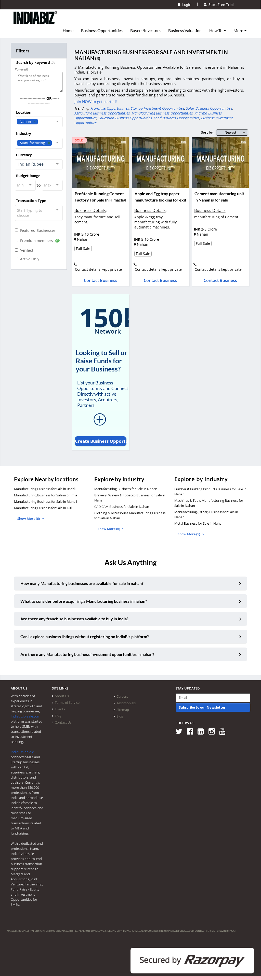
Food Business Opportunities (176, 118)
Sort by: (207, 132)
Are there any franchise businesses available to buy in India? (74, 618)
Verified (25, 250)
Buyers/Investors (145, 30)
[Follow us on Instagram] (213, 731)
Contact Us (63, 722)
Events (60, 709)
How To (216, 30)
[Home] (35, 21)
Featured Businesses (37, 230)
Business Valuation (185, 30)
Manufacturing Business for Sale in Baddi (44, 488)
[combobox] (39, 122)
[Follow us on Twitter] (181, 731)
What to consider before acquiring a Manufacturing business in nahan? (83, 601)
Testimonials (126, 703)
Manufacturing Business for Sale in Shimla (45, 495)
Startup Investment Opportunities (157, 108)
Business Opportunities (102, 30)
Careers (122, 696)
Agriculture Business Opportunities (102, 113)
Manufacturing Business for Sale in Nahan (125, 488)
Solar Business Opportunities (209, 108)
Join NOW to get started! (95, 101)
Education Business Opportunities (125, 118)
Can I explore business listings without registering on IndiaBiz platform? (84, 636)
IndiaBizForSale (22, 752)
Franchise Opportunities (109, 108)
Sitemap (122, 709)
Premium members (36, 240)
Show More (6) (29, 518)
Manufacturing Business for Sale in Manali (45, 501)
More (238, 30)
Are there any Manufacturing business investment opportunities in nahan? (87, 654)
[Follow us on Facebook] (192, 731)
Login (185, 4)
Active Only (28, 258)
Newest (230, 132)
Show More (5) (189, 534)
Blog (119, 716)
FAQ (58, 715)
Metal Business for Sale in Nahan (199, 523)
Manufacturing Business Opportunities (162, 113)
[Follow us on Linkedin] (202, 731)
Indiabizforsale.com (25, 716)
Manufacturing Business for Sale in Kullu (44, 508)
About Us (62, 696)
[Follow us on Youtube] (224, 731)
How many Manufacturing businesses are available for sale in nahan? (81, 583)
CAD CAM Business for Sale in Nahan (121, 506)
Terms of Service (67, 702)
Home (68, 30)
